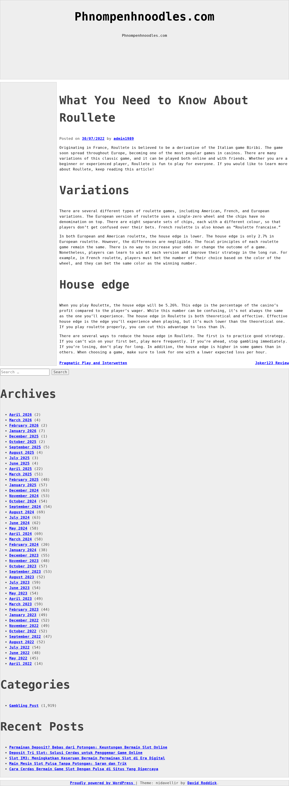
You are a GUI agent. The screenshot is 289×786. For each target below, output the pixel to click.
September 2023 (25, 571)
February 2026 (24, 425)
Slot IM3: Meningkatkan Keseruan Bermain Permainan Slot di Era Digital (87, 758)
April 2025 (20, 469)
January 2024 (22, 550)
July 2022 (19, 647)
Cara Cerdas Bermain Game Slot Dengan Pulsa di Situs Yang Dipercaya (83, 769)
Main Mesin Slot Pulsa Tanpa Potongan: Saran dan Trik (68, 763)
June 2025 (19, 463)
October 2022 (22, 631)
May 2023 (18, 593)
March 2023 (20, 604)
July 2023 (19, 582)
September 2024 (25, 507)
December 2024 (24, 490)
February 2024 (24, 544)
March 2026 (20, 420)
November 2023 (24, 561)
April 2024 (20, 534)
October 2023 (22, 566)
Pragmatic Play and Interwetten (93, 363)
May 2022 (18, 658)
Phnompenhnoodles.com (144, 16)
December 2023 (24, 555)
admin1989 (124, 138)
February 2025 (24, 479)
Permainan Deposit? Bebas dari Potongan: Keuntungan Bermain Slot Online (88, 747)
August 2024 (21, 512)
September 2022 (25, 636)
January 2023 (22, 615)
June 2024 (19, 523)
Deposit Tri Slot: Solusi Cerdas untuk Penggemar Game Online (75, 753)
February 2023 (24, 609)
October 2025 (22, 442)
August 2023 (21, 577)
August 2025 (21, 452)
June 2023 (19, 588)
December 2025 (24, 436)
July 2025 (19, 458)
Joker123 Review (272, 363)
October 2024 (22, 501)
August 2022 (21, 642)
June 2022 (19, 653)
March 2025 (20, 474)
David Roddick (202, 783)
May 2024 (18, 528)
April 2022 (20, 664)
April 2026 (20, 415)
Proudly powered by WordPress (102, 783)
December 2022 (24, 620)
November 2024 (24, 496)
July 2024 (19, 517)
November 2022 (24, 626)
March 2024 (20, 539)
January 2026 (22, 431)
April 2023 (20, 599)
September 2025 (25, 447)
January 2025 (22, 485)
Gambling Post (24, 705)
